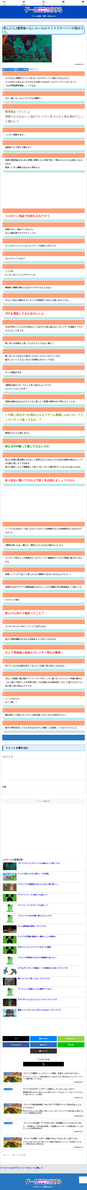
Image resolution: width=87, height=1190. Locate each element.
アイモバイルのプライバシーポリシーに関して (21, 1168)
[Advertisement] (43, 191)
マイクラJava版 (10, 69)
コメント (7, 757)
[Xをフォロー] (43, 1064)
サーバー (34, 69)
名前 (4, 787)
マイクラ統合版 (23, 69)
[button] (80, 622)
